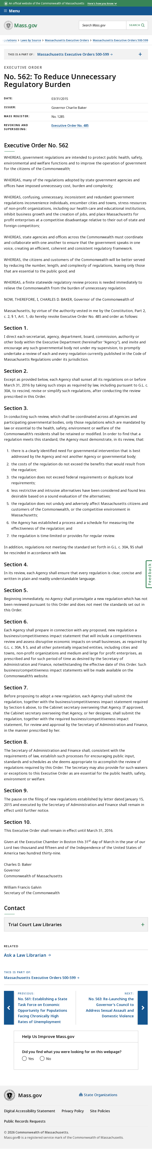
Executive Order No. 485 (70, 125)
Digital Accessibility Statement (29, 1110)
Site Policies (100, 1110)
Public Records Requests (25, 1121)
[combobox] (113, 25)
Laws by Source (31, 40)
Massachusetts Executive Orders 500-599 (120, 40)
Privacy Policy (73, 1110)
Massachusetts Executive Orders (67, 40)
